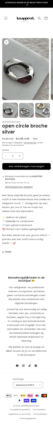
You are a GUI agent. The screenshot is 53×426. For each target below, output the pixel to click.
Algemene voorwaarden (20, 414)
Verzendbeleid (40, 414)
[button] (6, 18)
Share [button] (8, 251)
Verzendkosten (30, 143)
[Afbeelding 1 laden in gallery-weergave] (10, 110)
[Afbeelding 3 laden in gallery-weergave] (42, 110)
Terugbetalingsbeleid (20, 409)
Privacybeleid (39, 409)
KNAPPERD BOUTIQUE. (30, 406)
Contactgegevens (28, 418)
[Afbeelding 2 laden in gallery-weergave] (26, 110)
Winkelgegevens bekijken (19, 186)
